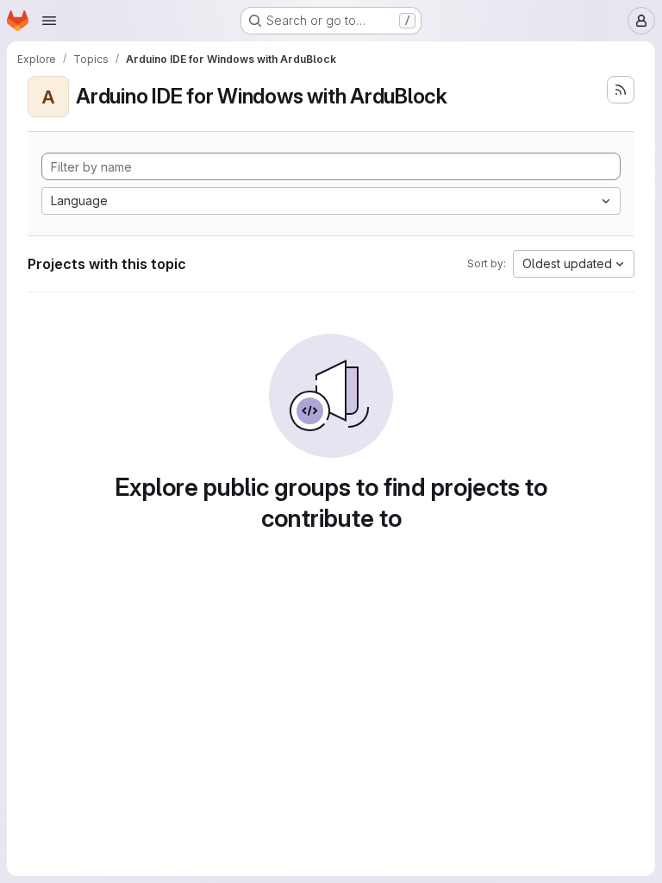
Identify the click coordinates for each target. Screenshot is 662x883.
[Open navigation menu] (49, 20)
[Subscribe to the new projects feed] (620, 89)
